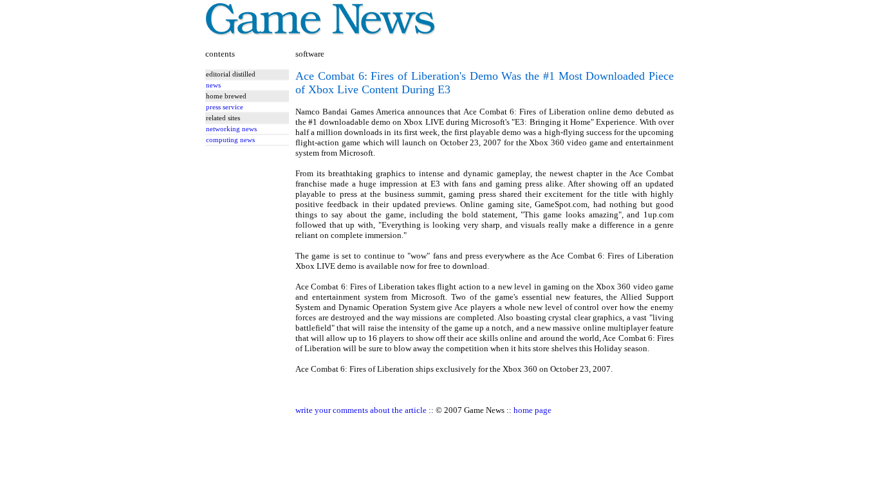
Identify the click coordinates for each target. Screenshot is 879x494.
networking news (231, 129)
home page (532, 410)
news (213, 85)
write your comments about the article (361, 410)
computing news (230, 139)
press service (224, 107)
